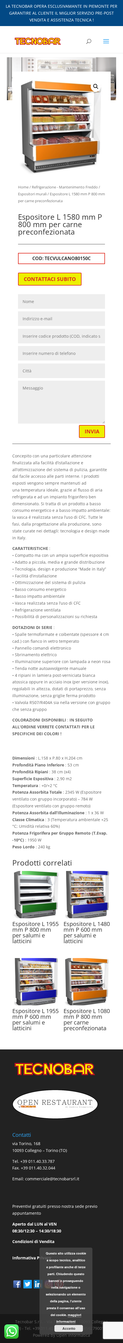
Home (23, 187)
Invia (92, 431)
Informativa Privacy (31, 1258)
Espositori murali (32, 193)
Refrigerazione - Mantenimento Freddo (65, 187)
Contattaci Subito (50, 279)
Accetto (68, 1328)
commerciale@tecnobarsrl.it (52, 1178)
